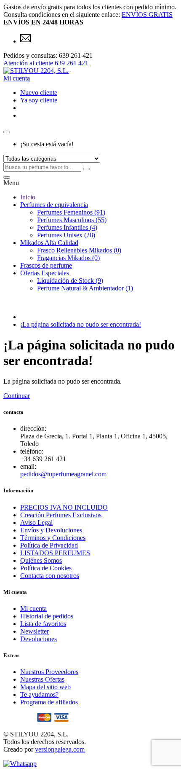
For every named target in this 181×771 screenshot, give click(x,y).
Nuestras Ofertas (42, 679)
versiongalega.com (60, 749)
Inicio (27, 197)
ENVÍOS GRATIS (147, 14)
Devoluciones (38, 638)
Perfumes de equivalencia (54, 204)
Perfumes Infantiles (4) (67, 227)
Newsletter (34, 631)
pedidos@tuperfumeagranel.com (63, 474)
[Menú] (6, 177)
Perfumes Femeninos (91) (71, 212)
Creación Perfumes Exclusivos (60, 514)
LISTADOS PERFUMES (55, 552)
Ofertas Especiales (44, 273)
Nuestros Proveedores (49, 671)
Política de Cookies (46, 568)
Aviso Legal (36, 522)
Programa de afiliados (49, 702)
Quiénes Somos (41, 560)
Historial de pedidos (46, 616)
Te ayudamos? (39, 694)
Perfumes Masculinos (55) (71, 219)
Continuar (16, 395)
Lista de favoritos (43, 623)
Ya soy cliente (38, 100)
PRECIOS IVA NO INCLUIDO (64, 507)
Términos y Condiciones (52, 537)
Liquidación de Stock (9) (70, 280)
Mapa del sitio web (45, 686)
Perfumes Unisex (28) (66, 235)
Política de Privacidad (49, 545)
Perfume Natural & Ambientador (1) (85, 288)
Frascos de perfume (46, 265)
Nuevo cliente (38, 92)
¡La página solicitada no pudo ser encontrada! (80, 324)
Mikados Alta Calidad (49, 242)
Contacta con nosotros (49, 575)
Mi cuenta (33, 608)
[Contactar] (25, 41)
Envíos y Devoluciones (51, 530)
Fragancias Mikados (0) (68, 257)
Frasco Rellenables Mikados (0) (79, 250)
